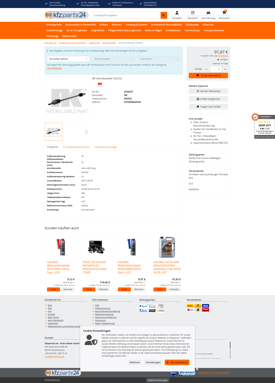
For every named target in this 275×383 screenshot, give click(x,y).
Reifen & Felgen (153, 30)
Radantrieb (94, 42)
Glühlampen (192, 24)
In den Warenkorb (211, 75)
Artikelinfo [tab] (52, 147)
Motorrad (208, 24)
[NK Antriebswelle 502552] (67, 99)
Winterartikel (69, 36)
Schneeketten (173, 30)
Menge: (198, 68)
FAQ (50, 311)
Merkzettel (68, 289)
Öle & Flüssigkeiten (76, 30)
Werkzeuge (52, 36)
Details (53, 289)
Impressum (100, 320)
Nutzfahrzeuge (54, 30)
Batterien (117, 24)
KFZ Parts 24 (50, 42)
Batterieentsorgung (104, 314)
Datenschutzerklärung (105, 317)
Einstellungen (153, 362)
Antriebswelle (109, 42)
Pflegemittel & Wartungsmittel (124, 30)
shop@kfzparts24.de (54, 356)
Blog (50, 305)
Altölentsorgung (102, 308)
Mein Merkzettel (55, 320)
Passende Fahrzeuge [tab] (106, 147)
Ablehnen (135, 362)
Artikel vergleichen (210, 98)
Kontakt (51, 314)
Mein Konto (53, 317)
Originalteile (97, 30)
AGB (97, 305)
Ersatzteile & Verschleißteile (166, 24)
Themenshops (192, 30)
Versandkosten (70, 285)
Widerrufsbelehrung (105, 323)
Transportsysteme (214, 30)
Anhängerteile (54, 24)
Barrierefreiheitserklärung (107, 311)
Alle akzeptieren (179, 362)
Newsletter (53, 323)
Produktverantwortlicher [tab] (76, 147)
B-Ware (104, 24)
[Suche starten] (164, 15)
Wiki (50, 308)
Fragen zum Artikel (210, 106)
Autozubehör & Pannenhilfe (80, 24)
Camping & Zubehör (137, 24)
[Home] (67, 15)
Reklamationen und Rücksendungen (65, 326)
